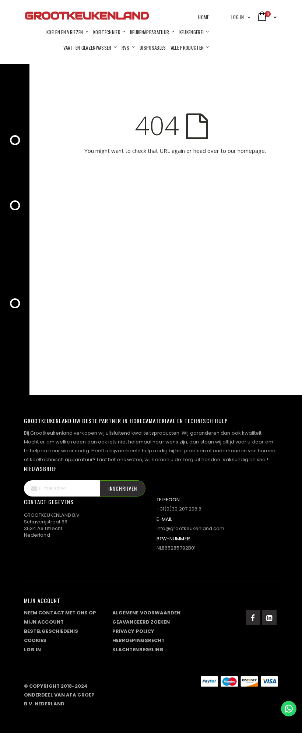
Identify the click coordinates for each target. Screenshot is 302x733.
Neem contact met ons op (60, 612)
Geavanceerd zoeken (141, 621)
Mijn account (44, 621)
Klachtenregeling (138, 649)
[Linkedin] (269, 617)
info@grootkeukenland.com (191, 528)
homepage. (252, 150)
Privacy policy (133, 631)
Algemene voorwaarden (146, 612)
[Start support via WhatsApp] (288, 708)
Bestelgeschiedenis (51, 631)
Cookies (35, 640)
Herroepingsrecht (138, 640)
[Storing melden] (151, 684)
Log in (237, 17)
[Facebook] (253, 617)
